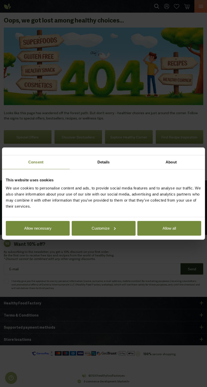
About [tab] (171, 162)
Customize (101, 228)
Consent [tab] (35, 162)
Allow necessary (37, 228)
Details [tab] (103, 162)
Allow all (169, 228)
